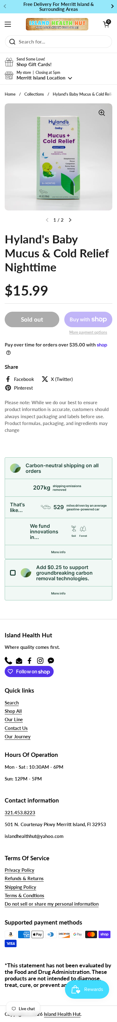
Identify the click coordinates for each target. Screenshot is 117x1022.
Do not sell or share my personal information (52, 904)
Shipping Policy (20, 887)
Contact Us (16, 728)
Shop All (13, 711)
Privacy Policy (19, 870)
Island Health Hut (62, 1014)
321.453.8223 (20, 812)
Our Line (14, 719)
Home (10, 94)
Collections (34, 94)
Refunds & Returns (24, 878)
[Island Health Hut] (57, 24)
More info (58, 552)
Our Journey (18, 736)
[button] (106, 24)
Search (12, 702)
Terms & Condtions (24, 895)
